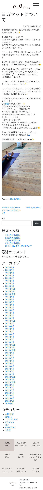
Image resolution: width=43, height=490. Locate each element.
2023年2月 (9, 371)
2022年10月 (10, 382)
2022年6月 (9, 393)
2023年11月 (10, 347)
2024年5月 (9, 331)
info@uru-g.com (30, 488)
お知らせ (8, 417)
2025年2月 (9, 315)
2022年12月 (10, 377)
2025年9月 (9, 297)
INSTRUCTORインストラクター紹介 (36, 457)
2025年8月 (9, 299)
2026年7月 (9, 270)
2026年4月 (9, 278)
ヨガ (7, 425)
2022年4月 (9, 398)
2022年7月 (9, 390)
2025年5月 (9, 307)
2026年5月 (9, 275)
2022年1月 (9, 401)
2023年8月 (9, 355)
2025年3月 (9, 313)
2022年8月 (9, 387)
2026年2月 (9, 283)
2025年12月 (10, 289)
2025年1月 (9, 318)
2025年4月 (9, 310)
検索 (3, 218)
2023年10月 (10, 350)
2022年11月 (10, 379)
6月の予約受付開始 (12, 243)
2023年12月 (10, 345)
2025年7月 (9, 302)
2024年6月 (9, 329)
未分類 (7, 430)
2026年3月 (9, 281)
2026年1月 (9, 286)
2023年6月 (9, 361)
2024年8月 (9, 326)
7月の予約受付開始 (12, 240)
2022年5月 (9, 395)
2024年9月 (9, 323)
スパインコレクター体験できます (18, 246)
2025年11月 (10, 291)
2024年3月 (9, 337)
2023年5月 (9, 363)
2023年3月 (9, 369)
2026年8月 (9, 267)
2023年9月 (9, 353)
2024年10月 (10, 321)
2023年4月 (9, 366)
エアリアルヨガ (11, 419)
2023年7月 (9, 358)
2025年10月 (10, 294)
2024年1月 (9, 342)
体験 (7, 104)
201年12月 (9, 403)
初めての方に (15, 199)
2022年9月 (9, 385)
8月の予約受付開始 (12, 238)
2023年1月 (9, 374)
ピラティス (9, 422)
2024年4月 (9, 334)
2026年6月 (9, 273)
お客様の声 (9, 414)
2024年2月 (9, 339)
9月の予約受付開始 (12, 235)
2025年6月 (9, 305)
